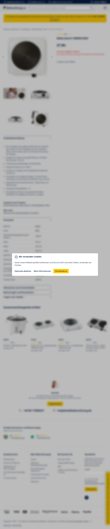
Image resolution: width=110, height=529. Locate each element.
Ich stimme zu (61, 271)
